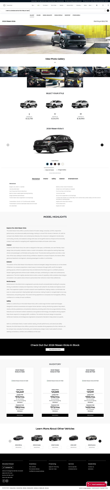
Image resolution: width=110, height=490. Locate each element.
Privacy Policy (13, 488)
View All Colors (49, 170)
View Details (20, 415)
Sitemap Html (30, 488)
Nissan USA (41, 488)
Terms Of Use (19, 488)
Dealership (92, 464)
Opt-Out (47, 488)
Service (71, 464)
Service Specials (72, 466)
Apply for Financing (54, 466)
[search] (108, 5)
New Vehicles (32, 466)
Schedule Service (72, 469)
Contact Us (8, 467)
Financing (52, 464)
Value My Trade (52, 469)
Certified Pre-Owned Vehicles (36, 471)
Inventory (32, 464)
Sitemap (24, 488)
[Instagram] (6, 480)
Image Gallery (62, 170)
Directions (90, 469)
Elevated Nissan (5, 488)
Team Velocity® (87, 488)
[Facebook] (3, 480)
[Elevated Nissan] (9, 5)
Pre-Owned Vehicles (34, 469)
